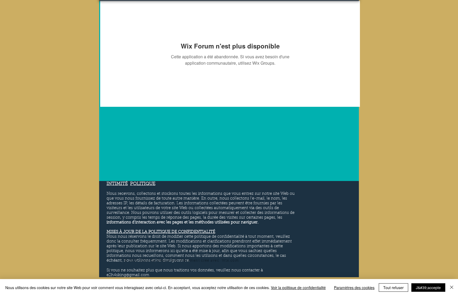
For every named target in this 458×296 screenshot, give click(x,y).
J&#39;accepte (428, 287)
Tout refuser (393, 287)
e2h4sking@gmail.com (128, 275)
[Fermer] (451, 287)
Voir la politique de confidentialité (298, 287)
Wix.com (230, 260)
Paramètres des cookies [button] (354, 287)
